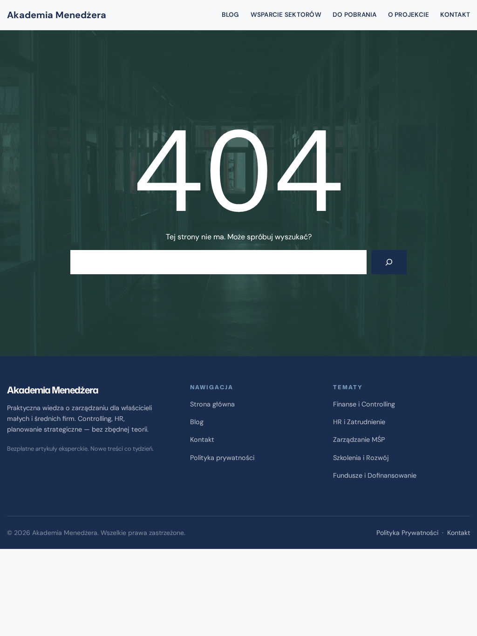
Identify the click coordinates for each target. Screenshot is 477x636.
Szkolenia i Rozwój (361, 457)
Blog (197, 422)
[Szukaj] (389, 262)
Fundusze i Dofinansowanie (374, 475)
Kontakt (202, 439)
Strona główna (212, 404)
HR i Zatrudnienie (359, 422)
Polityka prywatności (222, 457)
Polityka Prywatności (407, 532)
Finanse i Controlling (364, 404)
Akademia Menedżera (56, 15)
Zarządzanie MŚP (359, 439)
